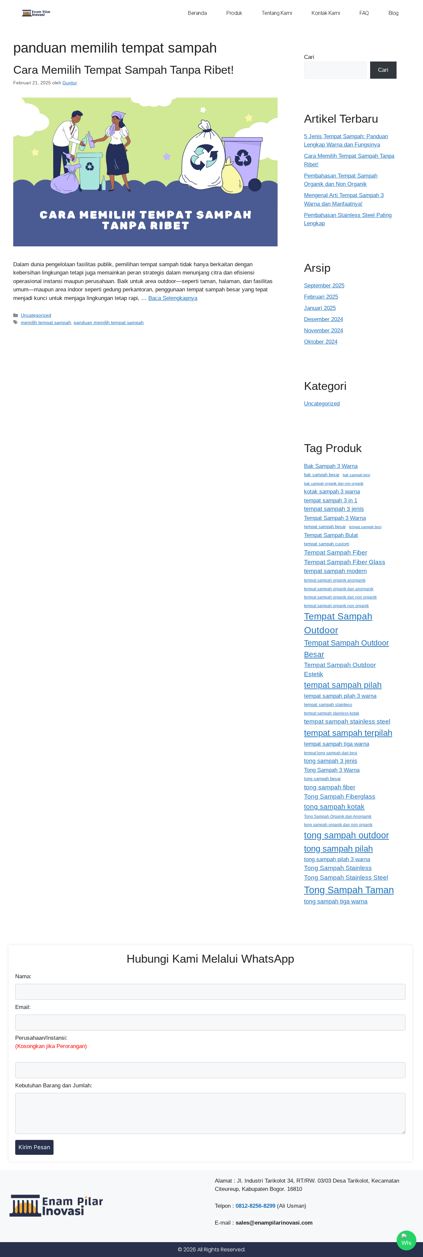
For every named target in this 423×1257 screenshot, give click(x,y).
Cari (309, 57)
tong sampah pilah (338, 848)
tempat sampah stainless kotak (331, 713)
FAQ (364, 13)
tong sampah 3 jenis (330, 761)
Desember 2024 (323, 319)
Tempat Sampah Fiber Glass (344, 562)
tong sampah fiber (329, 787)
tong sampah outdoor (346, 835)
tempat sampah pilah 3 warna (340, 695)
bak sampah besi (356, 475)
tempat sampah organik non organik (336, 606)
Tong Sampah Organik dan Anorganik (337, 816)
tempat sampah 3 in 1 (330, 500)
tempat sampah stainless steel (347, 721)
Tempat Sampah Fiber (335, 552)
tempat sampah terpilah (348, 732)
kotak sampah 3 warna (332, 491)
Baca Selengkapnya (172, 298)
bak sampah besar (321, 474)
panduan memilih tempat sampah (109, 322)
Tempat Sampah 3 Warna (335, 518)
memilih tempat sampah (46, 322)
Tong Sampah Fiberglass (339, 796)
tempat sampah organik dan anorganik (338, 589)
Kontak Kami (326, 13)
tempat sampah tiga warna (336, 743)
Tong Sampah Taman (349, 889)
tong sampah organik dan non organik (338, 824)
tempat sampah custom (326, 543)
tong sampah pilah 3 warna (337, 859)
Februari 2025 (321, 297)
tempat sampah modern (335, 571)
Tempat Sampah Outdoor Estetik (340, 669)
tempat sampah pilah (343, 685)
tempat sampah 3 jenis (334, 509)
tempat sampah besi (365, 527)
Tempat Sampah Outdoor (338, 623)
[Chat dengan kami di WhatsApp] (406, 1240)
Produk (234, 13)
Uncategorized (36, 315)
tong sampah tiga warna (335, 901)
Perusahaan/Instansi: (51, 1042)
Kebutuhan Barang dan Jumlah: (53, 1085)
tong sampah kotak (334, 806)
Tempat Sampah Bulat (331, 535)
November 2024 (323, 330)
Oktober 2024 (320, 342)
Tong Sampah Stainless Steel (346, 877)
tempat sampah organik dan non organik (340, 597)
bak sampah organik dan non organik (334, 483)
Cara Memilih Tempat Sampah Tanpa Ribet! (123, 69)
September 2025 (324, 285)
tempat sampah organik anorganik (334, 580)
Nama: (23, 976)
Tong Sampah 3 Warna (332, 770)
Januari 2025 (320, 308)
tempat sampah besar (325, 526)
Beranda (197, 13)
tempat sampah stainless (328, 704)
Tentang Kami (277, 13)
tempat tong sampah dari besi (330, 753)
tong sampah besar (322, 778)
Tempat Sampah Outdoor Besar (346, 649)
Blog (394, 13)
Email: (23, 1007)
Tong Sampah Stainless (338, 867)
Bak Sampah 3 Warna (331, 466)
